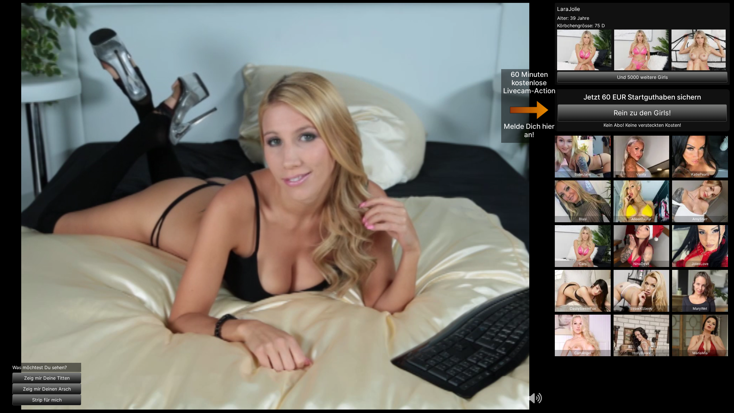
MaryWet (700, 308)
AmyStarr (699, 219)
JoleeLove (700, 264)
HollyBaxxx (641, 353)
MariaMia (700, 353)
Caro (583, 264)
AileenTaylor (641, 219)
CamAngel (582, 353)
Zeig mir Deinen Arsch (47, 389)
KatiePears (700, 174)
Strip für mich (47, 400)
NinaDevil (641, 264)
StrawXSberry (641, 308)
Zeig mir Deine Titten (47, 378)
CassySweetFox (583, 308)
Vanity (641, 174)
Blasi (583, 219)
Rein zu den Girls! (642, 113)
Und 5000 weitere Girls (642, 77)
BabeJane (583, 174)
